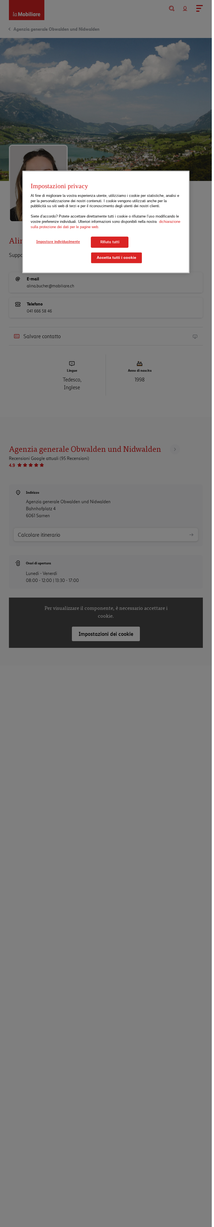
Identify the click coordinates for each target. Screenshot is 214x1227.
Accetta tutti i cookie (116, 258)
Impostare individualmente (58, 241)
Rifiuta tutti (109, 242)
